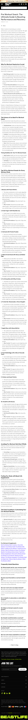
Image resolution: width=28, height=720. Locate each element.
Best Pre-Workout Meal (6, 544)
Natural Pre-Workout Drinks (18, 553)
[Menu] (2, 4)
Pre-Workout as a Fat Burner (7, 555)
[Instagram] (4, 693)
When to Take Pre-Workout (15, 559)
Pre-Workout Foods (10, 546)
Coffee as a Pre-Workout (11, 548)
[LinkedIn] (7, 693)
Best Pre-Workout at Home (11, 550)
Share (4, 25)
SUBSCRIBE (22, 669)
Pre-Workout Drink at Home (12, 552)
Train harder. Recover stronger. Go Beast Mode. (11, 659)
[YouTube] (9, 693)
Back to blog (14, 645)
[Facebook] (2, 693)
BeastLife (10, 712)
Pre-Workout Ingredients (11, 557)
